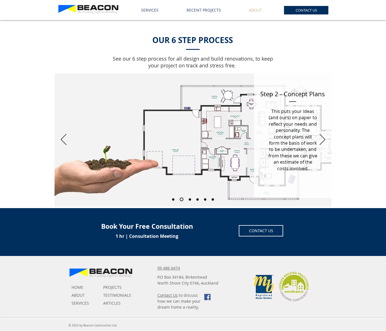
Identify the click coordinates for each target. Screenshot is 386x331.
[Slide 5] (205, 199)
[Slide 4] (197, 199)
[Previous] (63, 140)
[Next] (322, 140)
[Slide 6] (213, 199)
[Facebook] (207, 297)
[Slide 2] (181, 199)
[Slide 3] (190, 199)
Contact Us (167, 295)
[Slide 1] (173, 199)
